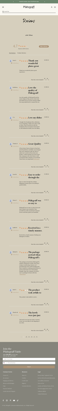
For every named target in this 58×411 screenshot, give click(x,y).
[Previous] (13, 1)
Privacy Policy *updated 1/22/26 (45, 375)
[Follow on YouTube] (14, 400)
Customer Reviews (26, 386)
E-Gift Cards (25, 381)
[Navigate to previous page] (21, 337)
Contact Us (5, 375)
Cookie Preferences (42, 394)
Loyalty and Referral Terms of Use (46, 386)
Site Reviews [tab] (12, 53)
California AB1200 (42, 391)
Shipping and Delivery (8, 381)
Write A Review (44, 46)
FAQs (4, 386)
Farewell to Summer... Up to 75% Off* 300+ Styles (29, 1)
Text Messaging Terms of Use (45, 389)
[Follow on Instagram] (7, 400)
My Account (6, 378)
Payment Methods (7, 389)
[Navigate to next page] (37, 337)
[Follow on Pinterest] (10, 400)
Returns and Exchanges (8, 383)
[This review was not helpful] (47, 79)
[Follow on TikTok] (18, 400)
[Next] (44, 1)
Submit (29, 366)
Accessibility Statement (43, 381)
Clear (54, 11)
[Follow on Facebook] (3, 400)
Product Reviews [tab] (21, 53)
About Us (24, 375)
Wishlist (24, 378)
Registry (24, 383)
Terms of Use (41, 383)
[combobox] (28, 11)
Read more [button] (36, 159)
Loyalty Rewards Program (9, 391)
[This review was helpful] (44, 79)
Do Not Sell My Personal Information (46, 378)
